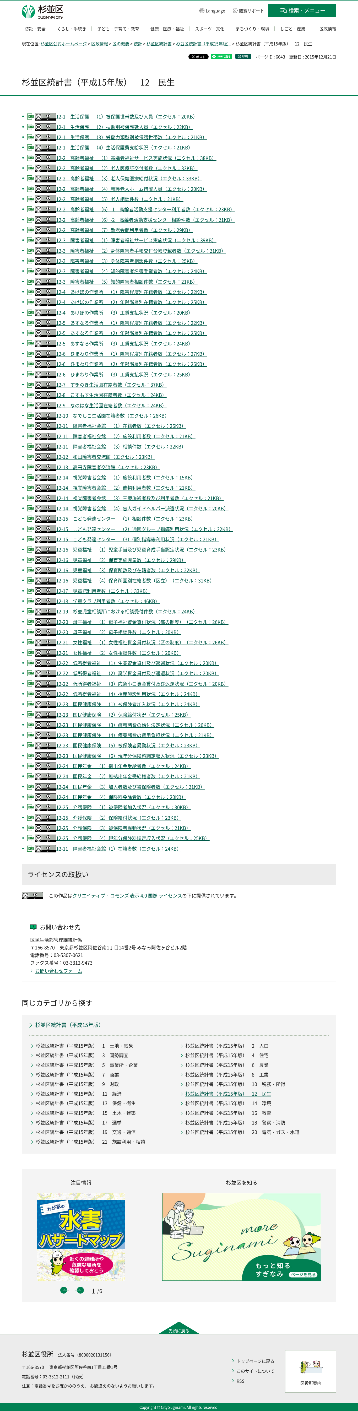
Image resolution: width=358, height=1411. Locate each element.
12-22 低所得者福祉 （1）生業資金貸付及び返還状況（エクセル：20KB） (137, 663)
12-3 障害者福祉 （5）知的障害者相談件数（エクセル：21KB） (127, 281)
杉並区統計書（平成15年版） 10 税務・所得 (235, 1084)
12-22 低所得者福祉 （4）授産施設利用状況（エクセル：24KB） (128, 694)
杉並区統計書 (159, 43)
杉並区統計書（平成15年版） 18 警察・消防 (235, 1122)
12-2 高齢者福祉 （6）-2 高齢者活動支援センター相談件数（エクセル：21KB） (145, 219)
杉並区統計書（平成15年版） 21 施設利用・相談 (90, 1141)
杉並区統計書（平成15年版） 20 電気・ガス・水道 (242, 1132)
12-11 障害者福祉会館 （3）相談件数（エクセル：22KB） (121, 446)
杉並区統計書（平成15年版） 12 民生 (228, 1093)
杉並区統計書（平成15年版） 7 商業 (77, 1074)
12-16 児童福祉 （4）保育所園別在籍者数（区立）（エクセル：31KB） (135, 580)
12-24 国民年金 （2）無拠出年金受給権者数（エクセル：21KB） (128, 776)
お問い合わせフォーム (58, 970)
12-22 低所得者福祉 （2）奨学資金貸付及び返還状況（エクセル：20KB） (137, 673)
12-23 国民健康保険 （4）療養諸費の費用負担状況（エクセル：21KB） (135, 735)
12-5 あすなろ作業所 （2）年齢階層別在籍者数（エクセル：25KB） (131, 333)
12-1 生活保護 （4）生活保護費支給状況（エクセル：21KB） (124, 147)
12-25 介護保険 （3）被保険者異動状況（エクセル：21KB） (123, 827)
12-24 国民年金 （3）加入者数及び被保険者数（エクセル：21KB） (130, 786)
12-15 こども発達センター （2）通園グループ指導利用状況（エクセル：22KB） (144, 529)
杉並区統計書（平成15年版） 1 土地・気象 (84, 1045)
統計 (138, 43)
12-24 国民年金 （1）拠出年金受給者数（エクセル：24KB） (123, 766)
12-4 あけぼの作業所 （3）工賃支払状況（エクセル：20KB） (124, 312)
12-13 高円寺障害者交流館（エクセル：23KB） (108, 467)
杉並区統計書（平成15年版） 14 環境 (228, 1103)
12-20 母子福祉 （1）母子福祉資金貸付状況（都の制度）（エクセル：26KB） (142, 621)
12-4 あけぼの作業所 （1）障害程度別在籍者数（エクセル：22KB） (131, 291)
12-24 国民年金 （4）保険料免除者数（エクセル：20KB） (121, 797)
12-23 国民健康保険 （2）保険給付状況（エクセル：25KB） (123, 714)
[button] (212, 10)
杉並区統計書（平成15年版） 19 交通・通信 (86, 1132)
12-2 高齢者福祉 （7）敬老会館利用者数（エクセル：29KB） (124, 230)
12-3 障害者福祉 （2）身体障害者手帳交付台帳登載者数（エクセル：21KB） (141, 250)
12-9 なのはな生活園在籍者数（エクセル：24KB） (111, 405)
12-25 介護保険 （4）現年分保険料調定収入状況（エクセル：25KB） (133, 838)
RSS (241, 1381)
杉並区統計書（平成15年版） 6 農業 (227, 1064)
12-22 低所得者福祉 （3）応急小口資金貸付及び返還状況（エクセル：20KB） (142, 683)
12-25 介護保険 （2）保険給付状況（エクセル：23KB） (118, 817)
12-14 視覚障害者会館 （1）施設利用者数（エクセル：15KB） (126, 477)
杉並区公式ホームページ (64, 43)
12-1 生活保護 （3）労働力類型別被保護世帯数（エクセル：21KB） (131, 137)
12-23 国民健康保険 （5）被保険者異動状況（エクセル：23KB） (128, 745)
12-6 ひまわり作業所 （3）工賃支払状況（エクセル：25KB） (124, 374)
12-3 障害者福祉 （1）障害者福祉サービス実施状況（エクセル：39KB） (136, 240)
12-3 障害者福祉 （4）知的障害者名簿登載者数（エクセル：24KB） (131, 271)
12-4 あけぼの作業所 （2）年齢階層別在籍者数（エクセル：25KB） (131, 302)
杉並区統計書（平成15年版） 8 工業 (227, 1074)
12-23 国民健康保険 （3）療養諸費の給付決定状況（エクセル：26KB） (135, 724)
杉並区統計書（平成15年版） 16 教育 (228, 1112)
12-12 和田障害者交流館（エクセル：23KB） (105, 456)
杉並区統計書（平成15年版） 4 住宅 (227, 1055)
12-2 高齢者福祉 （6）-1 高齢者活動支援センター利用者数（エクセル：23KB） (145, 209)
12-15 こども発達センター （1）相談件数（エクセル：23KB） (126, 518)
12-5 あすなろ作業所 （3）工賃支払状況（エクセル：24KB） (124, 343)
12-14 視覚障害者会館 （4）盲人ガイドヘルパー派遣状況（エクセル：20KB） (142, 508)
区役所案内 (310, 1383)
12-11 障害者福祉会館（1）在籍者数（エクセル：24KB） (118, 848)
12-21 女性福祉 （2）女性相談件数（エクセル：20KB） (118, 652)
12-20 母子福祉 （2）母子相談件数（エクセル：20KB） (118, 632)
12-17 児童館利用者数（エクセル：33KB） (103, 590)
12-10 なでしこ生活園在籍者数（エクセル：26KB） (112, 415)
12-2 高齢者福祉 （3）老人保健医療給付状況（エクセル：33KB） (129, 178)
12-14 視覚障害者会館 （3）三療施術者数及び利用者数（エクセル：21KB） (140, 498)
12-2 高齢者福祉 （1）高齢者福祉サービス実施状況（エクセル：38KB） (136, 157)
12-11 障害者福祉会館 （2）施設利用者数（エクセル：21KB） (126, 436)
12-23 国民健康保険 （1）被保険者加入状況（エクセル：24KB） (128, 704)
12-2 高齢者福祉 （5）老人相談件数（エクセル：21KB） (119, 199)
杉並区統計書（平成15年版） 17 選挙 (79, 1122)
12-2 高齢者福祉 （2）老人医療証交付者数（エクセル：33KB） (127, 168)
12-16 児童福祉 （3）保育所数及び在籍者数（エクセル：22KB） (128, 570)
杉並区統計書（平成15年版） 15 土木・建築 (86, 1112)
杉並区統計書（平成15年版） (203, 43)
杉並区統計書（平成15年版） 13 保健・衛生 (86, 1103)
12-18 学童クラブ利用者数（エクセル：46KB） (108, 601)
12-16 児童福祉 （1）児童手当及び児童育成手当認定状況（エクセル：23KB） (142, 549)
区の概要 (120, 43)
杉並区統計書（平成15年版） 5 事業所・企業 (87, 1064)
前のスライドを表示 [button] (63, 1290)
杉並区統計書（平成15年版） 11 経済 (79, 1093)
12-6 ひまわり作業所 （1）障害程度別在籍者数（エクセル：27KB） (131, 353)
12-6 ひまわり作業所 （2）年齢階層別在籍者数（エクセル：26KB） (131, 363)
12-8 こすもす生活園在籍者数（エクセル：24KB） (111, 394)
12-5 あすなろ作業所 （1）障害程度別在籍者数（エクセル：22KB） (131, 322)
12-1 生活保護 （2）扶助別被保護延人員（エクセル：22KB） (124, 127)
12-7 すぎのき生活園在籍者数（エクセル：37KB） (111, 384)
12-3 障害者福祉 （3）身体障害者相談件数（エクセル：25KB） (127, 260)
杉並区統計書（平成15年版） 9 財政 (77, 1084)
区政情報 (99, 43)
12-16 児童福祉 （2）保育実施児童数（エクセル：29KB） (121, 560)
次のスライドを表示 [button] (80, 1290)
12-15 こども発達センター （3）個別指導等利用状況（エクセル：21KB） (137, 539)
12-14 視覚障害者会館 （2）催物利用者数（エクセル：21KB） (126, 487)
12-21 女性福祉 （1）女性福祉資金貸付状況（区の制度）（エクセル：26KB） (142, 642)
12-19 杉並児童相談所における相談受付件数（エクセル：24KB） (127, 611)
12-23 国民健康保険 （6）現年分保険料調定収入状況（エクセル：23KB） (137, 755)
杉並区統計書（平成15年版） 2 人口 (227, 1045)
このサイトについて (255, 1371)
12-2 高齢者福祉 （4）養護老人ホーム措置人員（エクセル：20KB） (131, 188)
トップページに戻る (255, 1361)
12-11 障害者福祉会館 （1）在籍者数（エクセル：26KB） (121, 425)
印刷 (245, 56)
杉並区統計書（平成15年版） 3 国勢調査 (82, 1055)
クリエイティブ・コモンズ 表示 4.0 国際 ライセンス (127, 895)
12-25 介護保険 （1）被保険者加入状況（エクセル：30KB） (123, 807)
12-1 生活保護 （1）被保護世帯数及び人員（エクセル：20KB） (127, 116)
